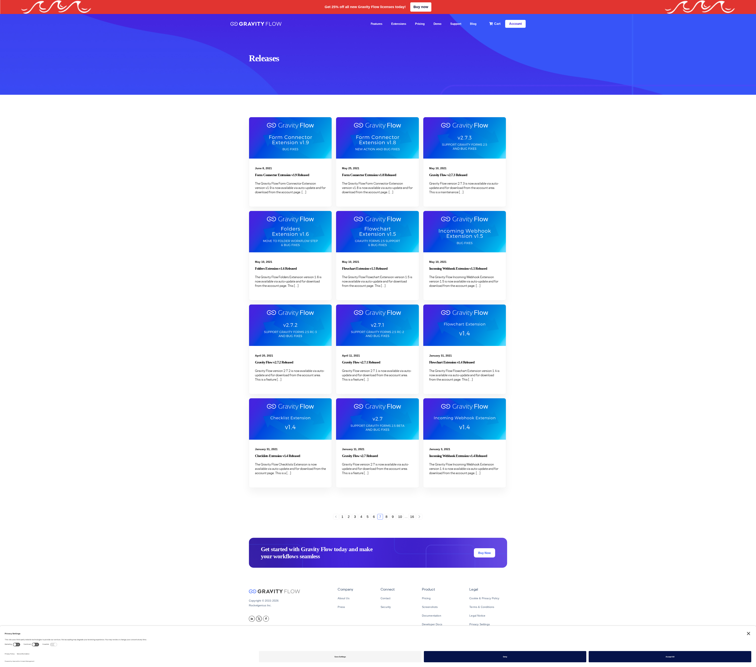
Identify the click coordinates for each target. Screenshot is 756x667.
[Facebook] (266, 618)
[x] (259, 618)
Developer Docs (432, 624)
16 (412, 517)
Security (386, 606)
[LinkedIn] (252, 618)
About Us (343, 598)
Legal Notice (477, 615)
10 (400, 517)
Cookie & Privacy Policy (484, 598)
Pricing (426, 598)
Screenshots (430, 606)
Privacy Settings (479, 624)
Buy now (420, 7)
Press (341, 606)
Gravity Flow (256, 24)
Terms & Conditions (481, 606)
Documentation (431, 615)
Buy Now (484, 553)
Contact (385, 598)
